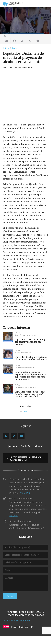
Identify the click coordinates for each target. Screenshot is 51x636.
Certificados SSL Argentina (16, 620)
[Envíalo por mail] (7, 41)
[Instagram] (14, 436)
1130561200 (25, 493)
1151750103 (13, 516)
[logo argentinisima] (13, 4)
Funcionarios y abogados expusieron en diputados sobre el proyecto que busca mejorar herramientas (30, 375)
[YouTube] (21, 436)
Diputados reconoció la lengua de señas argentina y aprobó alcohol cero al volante (30, 394)
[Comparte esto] (14, 41)
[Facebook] (6, 436)
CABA (25, 411)
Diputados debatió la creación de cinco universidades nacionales (31, 358)
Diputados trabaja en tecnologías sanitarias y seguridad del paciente (31, 341)
